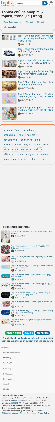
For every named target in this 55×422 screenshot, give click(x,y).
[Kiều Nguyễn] (12, 288)
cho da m (26, 149)
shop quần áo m (12, 130)
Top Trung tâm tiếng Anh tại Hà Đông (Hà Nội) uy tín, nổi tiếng (31, 285)
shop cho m (9, 135)
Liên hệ (6, 389)
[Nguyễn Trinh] (12, 261)
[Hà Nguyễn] (12, 251)
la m (15, 159)
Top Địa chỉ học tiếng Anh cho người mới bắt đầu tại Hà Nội (31, 321)
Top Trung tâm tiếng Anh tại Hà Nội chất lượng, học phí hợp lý (31, 276)
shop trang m (30, 130)
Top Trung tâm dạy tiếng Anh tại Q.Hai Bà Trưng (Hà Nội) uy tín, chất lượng (32, 312)
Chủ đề (6, 384)
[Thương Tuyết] (19, 100)
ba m (37, 140)
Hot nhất (40, 22)
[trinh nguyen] (12, 306)
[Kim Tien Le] (19, 55)
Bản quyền (7, 363)
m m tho (31, 135)
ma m (6, 159)
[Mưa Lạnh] (19, 44)
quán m (38, 149)
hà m (6, 149)
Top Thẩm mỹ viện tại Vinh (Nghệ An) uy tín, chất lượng (31, 258)
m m (21, 135)
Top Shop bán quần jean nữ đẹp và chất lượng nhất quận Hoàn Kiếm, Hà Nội (35, 38)
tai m (23, 159)
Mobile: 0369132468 (11, 352)
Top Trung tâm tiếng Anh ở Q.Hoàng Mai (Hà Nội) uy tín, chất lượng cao (30, 294)
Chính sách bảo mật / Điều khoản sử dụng (19, 413)
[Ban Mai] (12, 270)
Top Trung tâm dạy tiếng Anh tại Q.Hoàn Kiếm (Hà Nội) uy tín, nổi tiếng (32, 267)
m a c (37, 144)
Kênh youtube (9, 379)
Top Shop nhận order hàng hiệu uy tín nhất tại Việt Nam (35, 83)
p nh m (32, 159)
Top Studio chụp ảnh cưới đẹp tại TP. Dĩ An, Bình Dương (31, 232)
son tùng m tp (11, 140)
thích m (7, 144)
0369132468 (16, 403)
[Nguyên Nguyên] (19, 88)
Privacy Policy (43, 413)
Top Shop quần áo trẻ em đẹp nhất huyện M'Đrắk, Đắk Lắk (35, 72)
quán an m (26, 140)
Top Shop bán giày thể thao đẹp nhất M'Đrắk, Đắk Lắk (35, 50)
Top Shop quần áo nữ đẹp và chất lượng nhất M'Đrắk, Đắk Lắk (35, 61)
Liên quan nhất (10, 27)
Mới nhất (29, 22)
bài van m (9, 154)
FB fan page (8, 374)
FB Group (7, 369)
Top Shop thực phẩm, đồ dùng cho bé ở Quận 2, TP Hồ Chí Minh (35, 108)
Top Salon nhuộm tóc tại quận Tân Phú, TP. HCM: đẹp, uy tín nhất (30, 247)
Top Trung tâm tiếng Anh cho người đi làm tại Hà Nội (31, 303)
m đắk (18, 144)
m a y (15, 149)
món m (44, 154)
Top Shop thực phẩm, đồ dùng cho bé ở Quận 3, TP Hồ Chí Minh (35, 95)
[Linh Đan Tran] (12, 279)
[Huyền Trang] (12, 236)
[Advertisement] (27, 195)
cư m (45, 144)
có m (42, 159)
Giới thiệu (5, 347)
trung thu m (32, 154)
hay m (27, 144)
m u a (20, 154)
